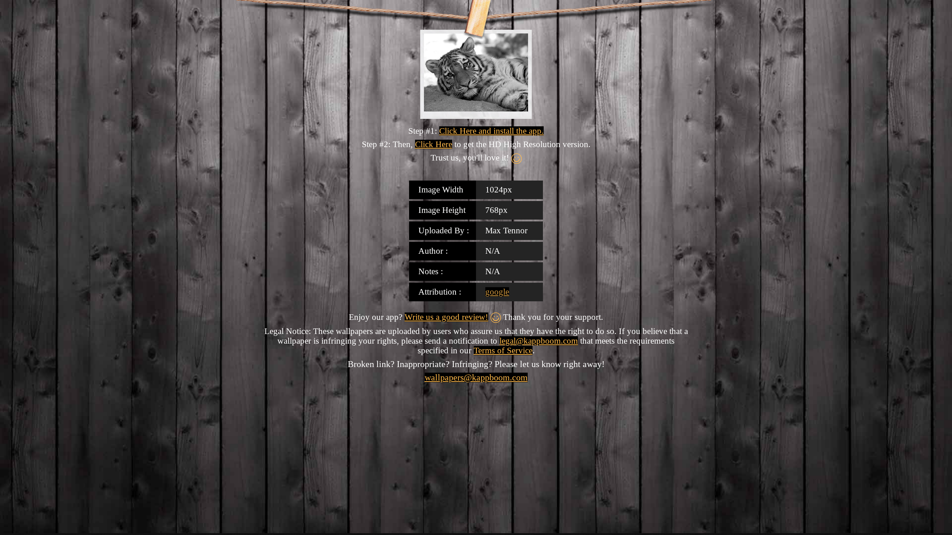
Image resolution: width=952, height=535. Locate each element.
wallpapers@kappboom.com (476, 377)
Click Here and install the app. (491, 131)
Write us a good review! (446, 317)
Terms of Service (503, 350)
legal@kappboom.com (538, 341)
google (497, 291)
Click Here (433, 144)
